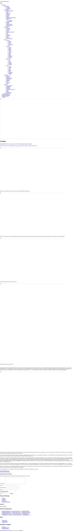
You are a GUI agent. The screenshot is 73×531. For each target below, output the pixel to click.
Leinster (7, 46)
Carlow (10, 47)
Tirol (7, 81)
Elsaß (7, 32)
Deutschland (6, 9)
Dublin (10, 48)
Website (1, 489)
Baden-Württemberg (9, 10)
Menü (1, 3)
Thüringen (8, 26)
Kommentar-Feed (5, 521)
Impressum (4, 526)
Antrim (10, 66)
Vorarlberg (8, 82)
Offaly (10, 54)
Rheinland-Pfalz (9, 21)
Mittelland (8, 87)
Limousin (8, 34)
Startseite (3, 97)
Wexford (10, 56)
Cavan (10, 68)
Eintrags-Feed (4, 520)
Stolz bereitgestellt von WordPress (5, 530)
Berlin (7, 12)
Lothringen (8, 35)
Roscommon (11, 44)
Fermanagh (10, 72)
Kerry (10, 61)
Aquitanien (8, 28)
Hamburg (8, 15)
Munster (7, 58)
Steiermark (8, 80)
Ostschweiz (8, 88)
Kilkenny (10, 50)
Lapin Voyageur (12, 143)
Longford (10, 52)
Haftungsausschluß (5, 528)
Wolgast (4, 470)
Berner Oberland (9, 85)
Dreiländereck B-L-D (26, 514)
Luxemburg (8, 8)
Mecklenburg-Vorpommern (11, 17)
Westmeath (10, 55)
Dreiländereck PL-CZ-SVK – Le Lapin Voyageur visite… (12, 513)
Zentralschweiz (9, 92)
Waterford (10, 64)
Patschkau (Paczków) (25, 511)
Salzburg (7, 79)
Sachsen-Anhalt (9, 24)
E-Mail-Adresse (3, 487)
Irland (5, 39)
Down (10, 71)
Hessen (7, 16)
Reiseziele (4, 5)
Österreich (6, 75)
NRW (7, 19)
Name (1, 485)
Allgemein (20, 143)
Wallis (7, 91)
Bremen (7, 14)
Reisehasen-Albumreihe (6, 95)
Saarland (7, 22)
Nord (7, 36)
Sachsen (7, 23)
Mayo (10, 43)
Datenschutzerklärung (6, 527)
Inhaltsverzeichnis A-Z (6, 94)
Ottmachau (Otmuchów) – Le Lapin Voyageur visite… (11, 511)
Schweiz (5, 84)
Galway (10, 41)
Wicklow (10, 57)
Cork (9, 60)
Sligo (9, 45)
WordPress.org (4, 522)
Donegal (10, 70)
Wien (7, 83)
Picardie (7, 37)
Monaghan (10, 73)
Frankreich (6, 27)
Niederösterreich (9, 77)
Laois (9, 51)
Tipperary (10, 63)
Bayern (7, 11)
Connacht (8, 40)
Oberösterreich (8, 78)
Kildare (10, 49)
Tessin (7, 90)
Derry (10, 69)
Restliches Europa (7, 93)
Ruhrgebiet (10, 20)
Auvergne (8, 29)
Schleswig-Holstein (9, 25)
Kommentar (2, 483)
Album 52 (4, 499)
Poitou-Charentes (9, 38)
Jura (7, 33)
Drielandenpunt (25, 513)
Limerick (10, 62)
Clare (9, 59)
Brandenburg (8, 13)
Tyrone (10, 74)
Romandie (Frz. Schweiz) (10, 89)
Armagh (10, 67)
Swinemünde (5, 471)
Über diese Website (5, 96)
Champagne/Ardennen (10, 31)
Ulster (7, 65)
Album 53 (4, 498)
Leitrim (10, 42)
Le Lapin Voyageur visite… (4, 1)
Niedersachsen (8, 18)
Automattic (21, 530)
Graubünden (8, 86)
